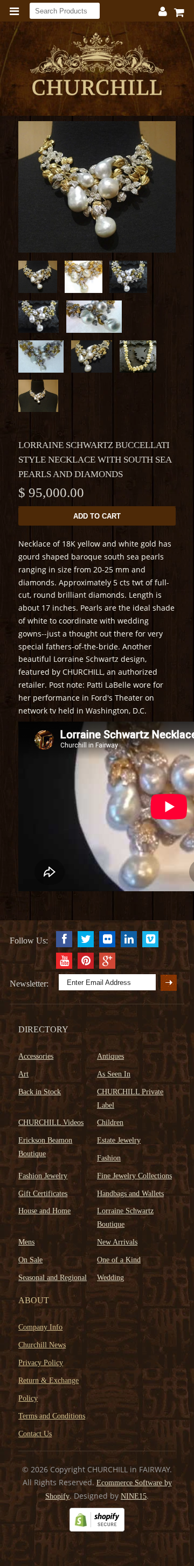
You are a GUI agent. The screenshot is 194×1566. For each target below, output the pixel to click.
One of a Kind (119, 1260)
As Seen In (113, 1074)
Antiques (110, 1056)
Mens (26, 1242)
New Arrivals (117, 1242)
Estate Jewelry (119, 1140)
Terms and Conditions (51, 1416)
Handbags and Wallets (130, 1194)
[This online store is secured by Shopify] (97, 1529)
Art (23, 1074)
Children (110, 1122)
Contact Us (35, 1434)
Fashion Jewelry (42, 1176)
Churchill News (42, 1345)
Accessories (35, 1056)
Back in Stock (39, 1092)
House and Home (44, 1211)
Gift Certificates (42, 1194)
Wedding (110, 1278)
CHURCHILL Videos (51, 1122)
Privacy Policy (40, 1363)
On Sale (30, 1260)
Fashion (109, 1158)
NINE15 (134, 1496)
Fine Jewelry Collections (134, 1176)
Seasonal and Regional (52, 1278)
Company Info (40, 1327)
